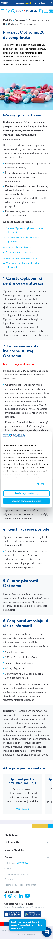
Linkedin (21, 896)
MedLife (7, 20)
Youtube (28, 896)
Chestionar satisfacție (16, 873)
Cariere (8, 868)
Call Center (16, 863)
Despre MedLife (14, 850)
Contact (9, 857)
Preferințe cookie (24, 493)
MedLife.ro (11, 835)
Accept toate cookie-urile (26, 500)
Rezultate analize (41, 11)
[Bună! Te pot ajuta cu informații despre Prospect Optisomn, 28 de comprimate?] (47, 932)
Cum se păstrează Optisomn (22, 257)
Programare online (51, 11)
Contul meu (46, 11)
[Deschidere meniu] (3, 10)
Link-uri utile (11, 842)
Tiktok (16, 896)
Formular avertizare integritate (21, 884)
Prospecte (20, 20)
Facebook (5, 896)
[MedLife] (26, 10)
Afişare (40, 484)
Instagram (10, 896)
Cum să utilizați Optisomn (20, 246)
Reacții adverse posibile (19, 252)
